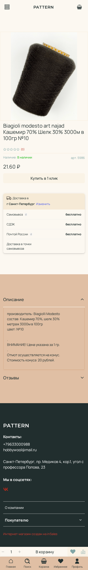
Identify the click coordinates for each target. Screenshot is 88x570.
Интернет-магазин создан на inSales (30, 534)
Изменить (43, 204)
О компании (14, 507)
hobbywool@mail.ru (20, 449)
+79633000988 (16, 444)
